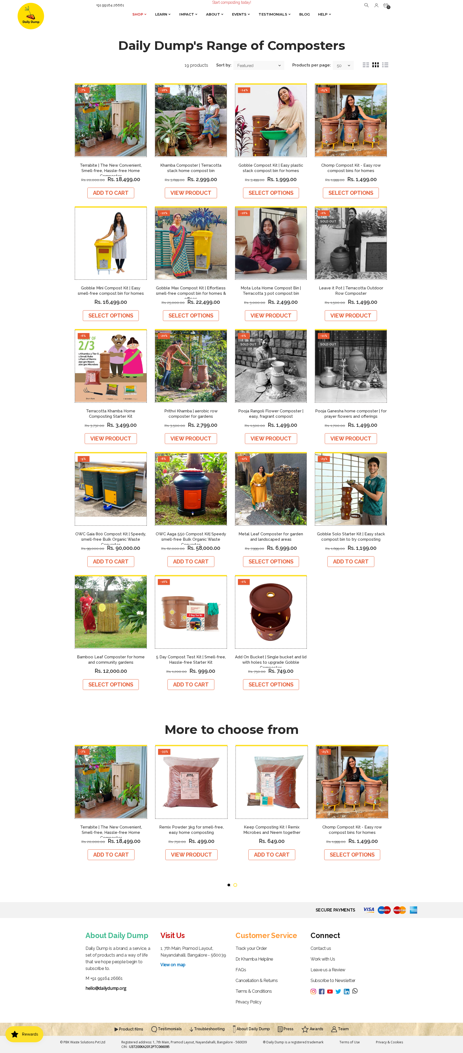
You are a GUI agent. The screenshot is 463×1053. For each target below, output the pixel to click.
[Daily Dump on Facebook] (323, 991)
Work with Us (323, 959)
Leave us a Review (328, 969)
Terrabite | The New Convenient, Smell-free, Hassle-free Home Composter (111, 170)
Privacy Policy (248, 1002)
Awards (316, 1029)
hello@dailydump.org (105, 988)
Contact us (321, 948)
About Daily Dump (253, 1029)
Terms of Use (349, 1042)
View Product (190, 193)
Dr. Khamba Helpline (254, 959)
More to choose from (232, 729)
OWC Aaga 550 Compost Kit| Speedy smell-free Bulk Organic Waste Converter (191, 539)
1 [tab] (228, 885)
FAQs (241, 969)
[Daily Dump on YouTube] (331, 991)
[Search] (367, 5)
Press (288, 1029)
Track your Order (251, 948)
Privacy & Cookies (389, 1042)
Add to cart (111, 193)
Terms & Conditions (254, 991)
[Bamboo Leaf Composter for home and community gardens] (111, 612)
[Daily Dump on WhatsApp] (355, 991)
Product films (130, 1029)
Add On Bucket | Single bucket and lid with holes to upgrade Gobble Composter (271, 662)
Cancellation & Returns (257, 980)
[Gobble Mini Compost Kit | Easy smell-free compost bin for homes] (111, 244)
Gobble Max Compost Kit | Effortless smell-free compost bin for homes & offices (191, 293)
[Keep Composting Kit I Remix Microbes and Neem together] (272, 782)
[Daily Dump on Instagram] (315, 991)
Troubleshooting (209, 1029)
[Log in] (376, 5)
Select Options (271, 193)
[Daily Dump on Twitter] (339, 991)
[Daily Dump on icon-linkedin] (348, 991)
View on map (172, 965)
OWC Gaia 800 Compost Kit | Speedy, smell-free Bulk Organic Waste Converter (110, 539)
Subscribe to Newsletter (333, 980)
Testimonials (169, 1029)
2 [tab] (235, 885)
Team (343, 1029)
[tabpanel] (111, 802)
